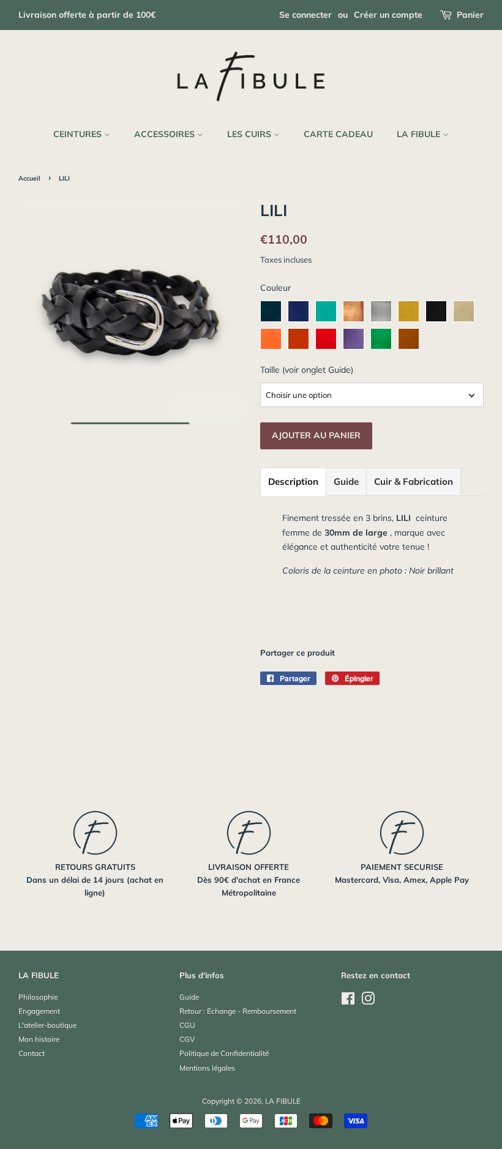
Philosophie (38, 996)
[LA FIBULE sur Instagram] (368, 1001)
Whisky (408, 339)
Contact (31, 1053)
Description (293, 481)
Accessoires (165, 134)
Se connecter (305, 14)
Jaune (408, 311)
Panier (470, 14)
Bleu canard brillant (271, 311)
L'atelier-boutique (47, 1025)
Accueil (29, 178)
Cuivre (353, 311)
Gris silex (381, 311)
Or (463, 311)
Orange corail (271, 339)
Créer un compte (388, 14)
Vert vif (381, 339)
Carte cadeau (338, 134)
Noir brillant (436, 311)
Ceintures (78, 134)
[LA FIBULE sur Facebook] (348, 1001)
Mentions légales (207, 1067)
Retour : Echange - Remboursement (237, 1011)
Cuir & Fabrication (413, 481)
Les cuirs (250, 134)
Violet (353, 339)
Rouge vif (326, 339)
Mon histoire (38, 1039)
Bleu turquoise (326, 311)
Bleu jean (298, 311)
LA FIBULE (420, 134)
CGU (187, 1025)
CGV (187, 1039)
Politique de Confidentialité (224, 1053)
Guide (346, 481)
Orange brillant (298, 339)
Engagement (39, 1011)
